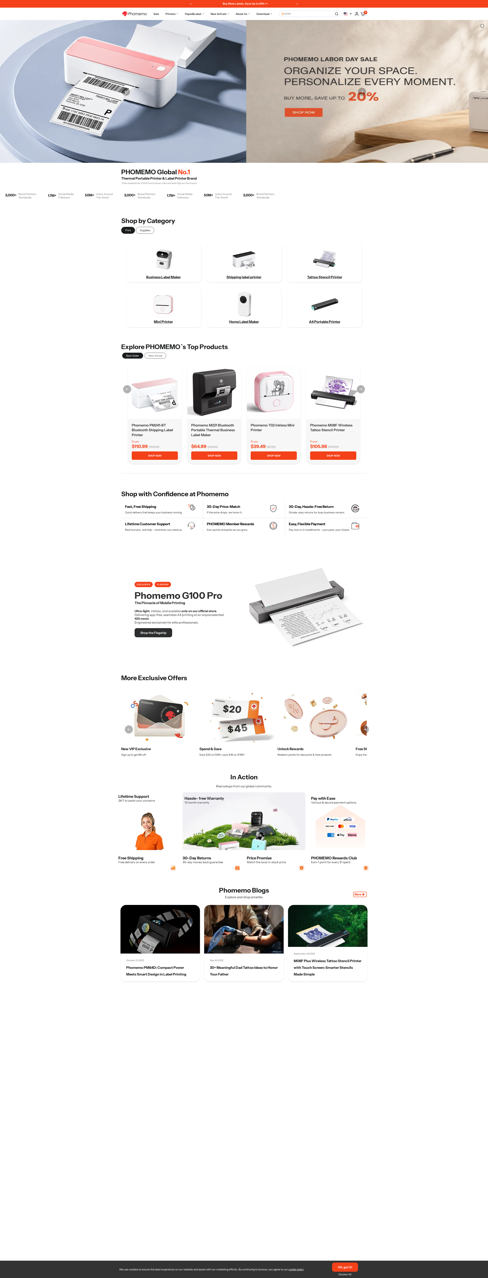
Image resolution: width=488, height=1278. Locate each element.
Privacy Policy (266, 671)
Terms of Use (244, 671)
